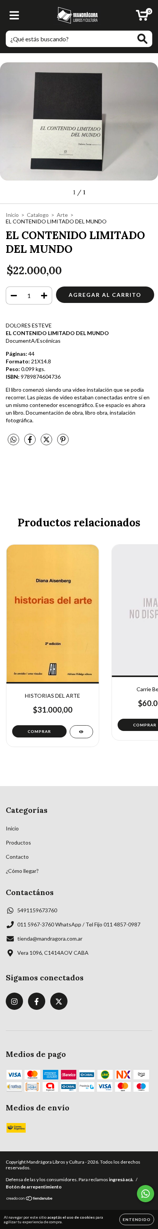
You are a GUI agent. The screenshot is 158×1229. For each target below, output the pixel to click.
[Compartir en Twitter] (47, 443)
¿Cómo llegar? (22, 871)
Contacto (17, 856)
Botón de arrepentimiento (34, 1187)
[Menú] (14, 15)
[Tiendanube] (30, 1199)
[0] (142, 17)
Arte (62, 215)
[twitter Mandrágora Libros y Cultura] (58, 1001)
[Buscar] (142, 39)
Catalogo (38, 215)
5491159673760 (37, 910)
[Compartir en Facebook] (30, 443)
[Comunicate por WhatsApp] (145, 1193)
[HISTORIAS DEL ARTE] (81, 731)
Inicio (12, 215)
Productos (18, 842)
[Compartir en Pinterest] (63, 443)
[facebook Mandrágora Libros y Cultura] (36, 1001)
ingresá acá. (121, 1179)
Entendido (137, 1219)
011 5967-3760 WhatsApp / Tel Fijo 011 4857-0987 (78, 924)
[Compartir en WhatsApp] (13, 440)
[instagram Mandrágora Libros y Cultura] (14, 1001)
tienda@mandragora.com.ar (49, 938)
